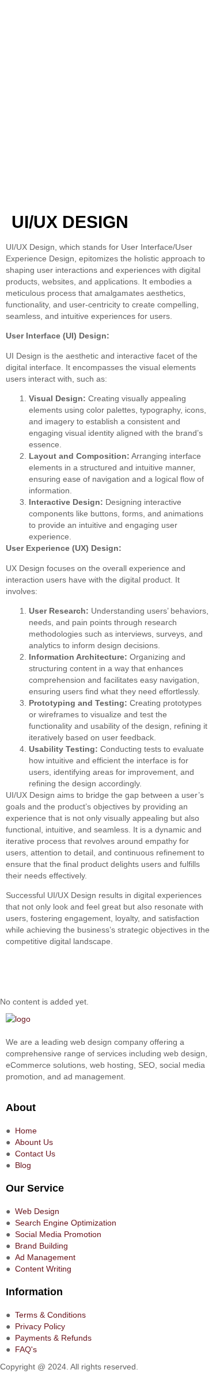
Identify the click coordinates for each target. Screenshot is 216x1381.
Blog (23, 1165)
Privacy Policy (40, 1326)
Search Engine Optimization (65, 1222)
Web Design (37, 1211)
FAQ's (26, 1349)
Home (26, 1130)
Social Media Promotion (58, 1234)
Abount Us (34, 1142)
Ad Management (45, 1257)
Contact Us (35, 1153)
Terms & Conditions (50, 1314)
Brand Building (41, 1245)
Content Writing (43, 1268)
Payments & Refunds (53, 1337)
